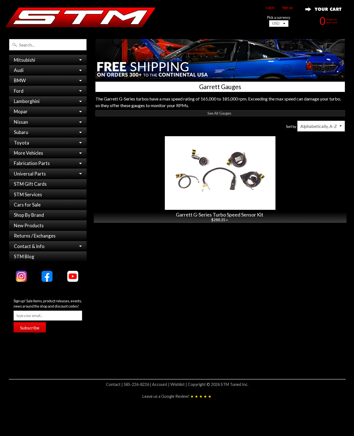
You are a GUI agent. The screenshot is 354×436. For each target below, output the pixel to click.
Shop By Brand (29, 215)
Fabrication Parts (32, 163)
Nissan (21, 122)
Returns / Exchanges (35, 236)
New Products (29, 225)
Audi (19, 70)
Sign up (287, 7)
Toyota (21, 143)
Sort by (291, 126)
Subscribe (29, 327)
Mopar (21, 111)
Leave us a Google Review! (177, 396)
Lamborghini (27, 101)
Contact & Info (29, 246)
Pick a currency (278, 18)
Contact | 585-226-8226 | (129, 384)
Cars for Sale (27, 205)
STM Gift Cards (30, 184)
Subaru (21, 132)
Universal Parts (30, 174)
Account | (161, 384)
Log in (270, 7)
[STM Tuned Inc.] (80, 17)
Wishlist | (179, 384)
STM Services (28, 194)
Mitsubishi (24, 60)
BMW (20, 80)
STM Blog (24, 256)
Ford (19, 91)
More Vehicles (28, 153)
